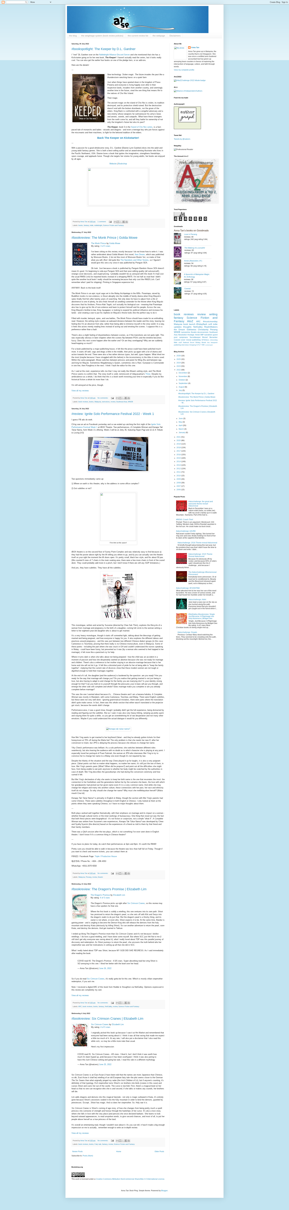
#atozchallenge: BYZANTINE (188, 588)
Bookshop (122, 164)
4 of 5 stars (105, 898)
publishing (196, 340)
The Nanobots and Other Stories (134, 260)
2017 (179, 451)
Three (147, 374)
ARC (80, 1006)
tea (208, 342)
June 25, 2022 (105, 1064)
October (182, 380)
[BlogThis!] (118, 221)
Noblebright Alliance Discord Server (114, 55)
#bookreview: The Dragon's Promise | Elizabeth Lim (108, 889)
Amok (197, 335)
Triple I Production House (106, 856)
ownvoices (106, 402)
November (183, 376)
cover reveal (186, 340)
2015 (179, 458)
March (181, 429)
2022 (179, 370)
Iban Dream (140, 254)
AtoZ (190, 321)
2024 (179, 363)
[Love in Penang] (179, 239)
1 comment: (102, 221)
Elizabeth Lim (119, 895)
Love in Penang (190, 234)
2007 (179, 486)
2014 (179, 461)
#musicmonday (210, 321)
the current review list (138, 35)
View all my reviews (80, 391)
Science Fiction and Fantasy (113, 225)
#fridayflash (201, 324)
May (181, 422)
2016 (179, 455)
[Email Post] (110, 221)
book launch (189, 324)
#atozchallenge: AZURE (186, 531)
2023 (179, 366)
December (183, 373)
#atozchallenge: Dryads (187, 632)
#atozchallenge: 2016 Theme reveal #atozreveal (197, 543)
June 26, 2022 (105, 968)
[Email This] (115, 221)
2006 (179, 490)
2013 (179, 465)
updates (178, 327)
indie (91, 225)
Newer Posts (77, 1151)
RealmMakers (211, 327)
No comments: (103, 398)
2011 (179, 472)
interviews (185, 345)
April (181, 425)
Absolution (182, 335)
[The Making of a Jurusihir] (179, 252)
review (113, 402)
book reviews (83, 402)
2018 (179, 447)
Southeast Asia (121, 402)
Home (118, 1151)
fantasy (86, 225)
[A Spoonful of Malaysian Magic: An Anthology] (179, 279)
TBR (203, 345)
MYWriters (205, 340)
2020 (179, 440)
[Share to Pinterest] (126, 221)
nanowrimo (185, 332)
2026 (179, 356)
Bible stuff (178, 342)
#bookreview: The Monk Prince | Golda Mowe (104, 237)
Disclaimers (174, 35)
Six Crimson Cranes (136, 903)
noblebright (98, 225)
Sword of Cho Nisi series (141, 127)
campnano (183, 337)
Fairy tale (98, 1144)
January (182, 432)
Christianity (203, 329)
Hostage (190, 335)
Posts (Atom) (88, 1156)
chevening (214, 340)
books (80, 225)
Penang (88, 877)
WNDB (130, 402)
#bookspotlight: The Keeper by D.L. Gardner (103, 49)
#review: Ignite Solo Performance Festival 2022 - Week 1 (112, 414)
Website (113, 164)
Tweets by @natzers (182, 139)
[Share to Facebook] (123, 221)
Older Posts (159, 1151)
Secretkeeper (195, 337)
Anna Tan (195, 47)
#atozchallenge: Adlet (197, 599)
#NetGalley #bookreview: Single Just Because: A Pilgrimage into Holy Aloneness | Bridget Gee (201, 616)
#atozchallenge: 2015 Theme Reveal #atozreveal (200, 555)
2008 (179, 483)
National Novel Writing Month (194, 342)
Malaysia (98, 402)
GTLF (198, 345)
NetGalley (108, 1006)
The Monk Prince (98, 243)
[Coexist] (179, 293)
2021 (179, 437)
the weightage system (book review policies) (102, 35)
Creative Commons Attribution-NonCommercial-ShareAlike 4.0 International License (130, 1179)
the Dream (179, 329)
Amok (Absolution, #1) (193, 260)
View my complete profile (184, 70)
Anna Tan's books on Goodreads (191, 230)
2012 (179, 469)
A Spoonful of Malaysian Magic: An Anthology (197, 275)
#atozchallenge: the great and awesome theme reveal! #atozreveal (200, 503)
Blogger (164, 1191)
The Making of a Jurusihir (194, 247)
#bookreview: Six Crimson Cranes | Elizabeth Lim (107, 1018)
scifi (210, 324)
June (181, 418)
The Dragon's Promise (100, 895)
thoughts (187, 327)
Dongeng (192, 345)
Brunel (205, 337)
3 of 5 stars (105, 246)
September (183, 383)
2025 (179, 359)
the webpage (159, 35)
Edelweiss (191, 329)
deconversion (202, 332)
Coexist (187, 288)
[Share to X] (120, 221)
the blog (73, 35)
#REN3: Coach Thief (184, 519)
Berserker (214, 337)
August (182, 387)
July (180, 390)
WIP (202, 335)
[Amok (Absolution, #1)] (179, 265)
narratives (208, 335)
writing (213, 314)
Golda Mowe (114, 243)
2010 (179, 476)
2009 (179, 479)
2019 (179, 444)
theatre (100, 877)
